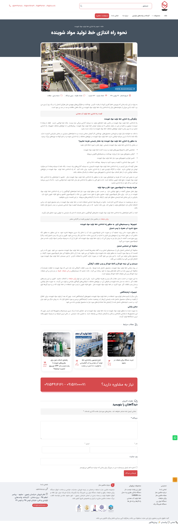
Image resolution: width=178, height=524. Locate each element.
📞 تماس (174, 522)
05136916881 (17, 5)
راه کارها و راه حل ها (134, 501)
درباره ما (125, 15)
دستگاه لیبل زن (161, 501)
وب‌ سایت (133, 456)
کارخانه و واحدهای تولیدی (140, 15)
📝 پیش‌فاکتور (154, 522)
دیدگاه (134, 418)
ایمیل (87, 443)
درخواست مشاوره (102, 15)
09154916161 (40, 5)
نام (135, 443)
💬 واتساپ (165, 522)
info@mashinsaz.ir (40, 505)
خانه (165, 15)
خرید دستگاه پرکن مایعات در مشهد (124, 361)
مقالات (49, 95)
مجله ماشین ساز (161, 495)
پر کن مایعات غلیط (64, 271)
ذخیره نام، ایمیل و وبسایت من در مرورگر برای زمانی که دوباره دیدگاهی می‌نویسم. (107, 467)
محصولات (157, 15)
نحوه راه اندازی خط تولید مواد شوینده (87, 26)
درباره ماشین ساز (160, 492)
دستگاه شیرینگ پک (159, 504)
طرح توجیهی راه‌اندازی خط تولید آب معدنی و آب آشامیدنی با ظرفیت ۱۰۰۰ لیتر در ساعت (91, 363)
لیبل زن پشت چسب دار (133, 489)
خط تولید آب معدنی (134, 498)
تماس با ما (115, 15)
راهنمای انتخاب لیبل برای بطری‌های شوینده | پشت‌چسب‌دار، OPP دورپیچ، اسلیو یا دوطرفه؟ (59, 364)
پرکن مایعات (104, 219)
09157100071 (50, 5)
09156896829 (29, 5)
